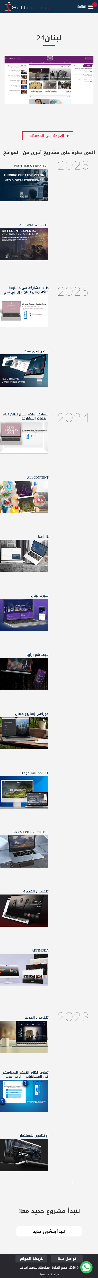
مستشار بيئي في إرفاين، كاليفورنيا (23, 735)
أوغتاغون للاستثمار (34, 1136)
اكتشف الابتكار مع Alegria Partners (24, 246)
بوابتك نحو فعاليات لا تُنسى (24, 370)
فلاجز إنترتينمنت (36, 351)
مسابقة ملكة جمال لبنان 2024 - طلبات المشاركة (26, 416)
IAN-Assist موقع (35, 773)
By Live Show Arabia (24, 555)
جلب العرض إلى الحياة (23, 673)
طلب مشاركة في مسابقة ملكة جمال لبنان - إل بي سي (26, 290)
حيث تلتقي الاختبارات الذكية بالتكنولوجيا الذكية (23, 1098)
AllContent (38, 478)
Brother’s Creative (31, 166)
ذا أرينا (43, 537)
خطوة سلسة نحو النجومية (24, 437)
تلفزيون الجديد (37, 1018)
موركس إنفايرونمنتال (32, 714)
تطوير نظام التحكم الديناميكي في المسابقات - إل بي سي (25, 1074)
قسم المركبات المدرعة (23, 1154)
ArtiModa (40, 950)
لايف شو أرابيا (37, 655)
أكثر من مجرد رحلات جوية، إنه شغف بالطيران (24, 853)
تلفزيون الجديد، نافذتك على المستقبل (24, 1039)
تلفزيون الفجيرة (36, 891)
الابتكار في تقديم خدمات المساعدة (24, 794)
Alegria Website (34, 225)
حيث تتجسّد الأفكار (24, 184)
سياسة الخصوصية (49, 1274)
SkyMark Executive (31, 832)
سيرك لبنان (40, 596)
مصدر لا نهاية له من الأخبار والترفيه (24, 912)
